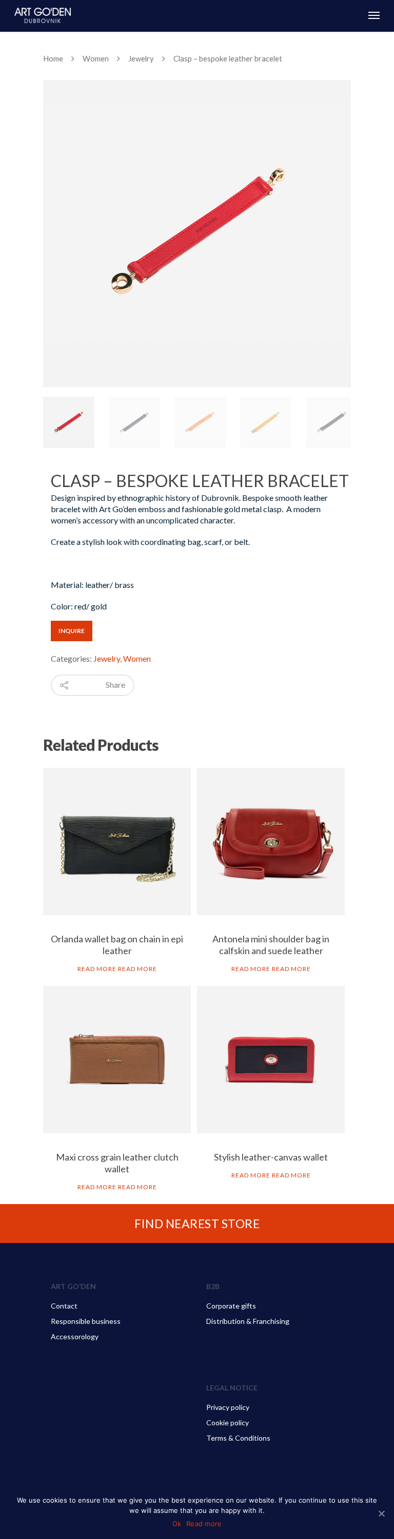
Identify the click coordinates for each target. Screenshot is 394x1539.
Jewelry (141, 58)
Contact (64, 1305)
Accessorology (74, 1336)
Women (96, 58)
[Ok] (381, 1513)
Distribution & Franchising (247, 1321)
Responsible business (86, 1321)
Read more (96, 969)
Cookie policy (227, 1422)
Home (53, 58)
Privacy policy (227, 1407)
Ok (177, 1524)
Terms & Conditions (238, 1437)
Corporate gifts (231, 1305)
